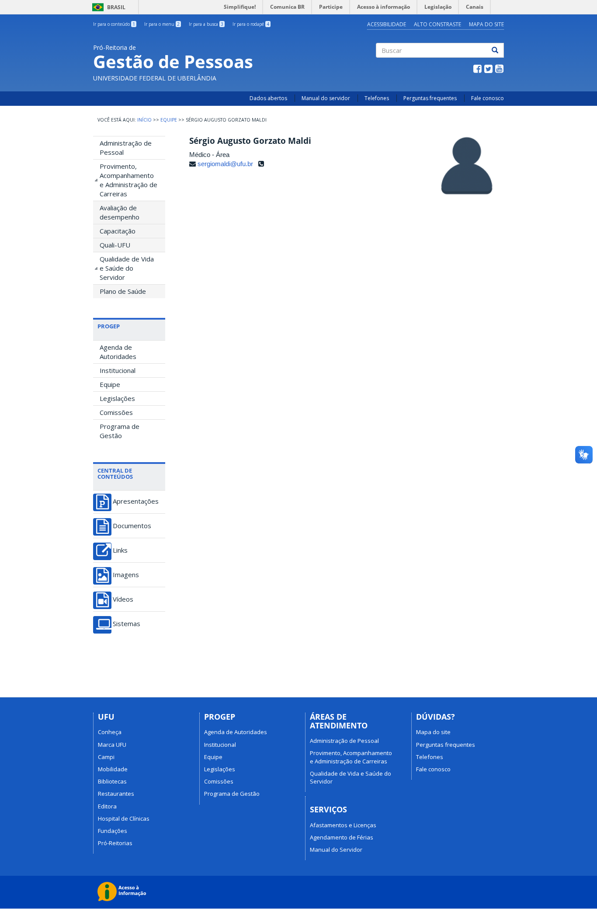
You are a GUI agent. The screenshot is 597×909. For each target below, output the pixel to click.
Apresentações (136, 501)
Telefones (376, 98)
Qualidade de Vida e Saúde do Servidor (127, 268)
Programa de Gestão (119, 431)
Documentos (132, 525)
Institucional (117, 370)
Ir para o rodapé (251, 24)
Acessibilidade (386, 24)
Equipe (168, 120)
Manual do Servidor (336, 849)
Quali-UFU (115, 244)
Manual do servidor (326, 98)
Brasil (107, 7)
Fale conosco (487, 98)
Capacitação (117, 230)
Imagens (126, 574)
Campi (106, 757)
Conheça (109, 732)
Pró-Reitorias (115, 843)
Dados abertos (268, 98)
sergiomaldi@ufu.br (225, 163)
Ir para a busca (206, 24)
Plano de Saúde (123, 291)
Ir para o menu (162, 24)
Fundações (112, 831)
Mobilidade (113, 769)
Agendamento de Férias (341, 837)
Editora (107, 806)
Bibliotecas (112, 781)
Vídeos (123, 599)
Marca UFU (112, 745)
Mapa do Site (486, 24)
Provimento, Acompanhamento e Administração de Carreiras (128, 180)
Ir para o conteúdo (114, 24)
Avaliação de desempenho (119, 212)
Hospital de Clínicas (123, 818)
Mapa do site (433, 732)
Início (144, 120)
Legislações (117, 398)
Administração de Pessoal (126, 148)
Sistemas (126, 623)
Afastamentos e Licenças (343, 825)
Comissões (116, 412)
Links (120, 550)
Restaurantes (116, 794)
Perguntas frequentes (430, 98)
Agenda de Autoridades (118, 352)
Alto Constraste (437, 24)
